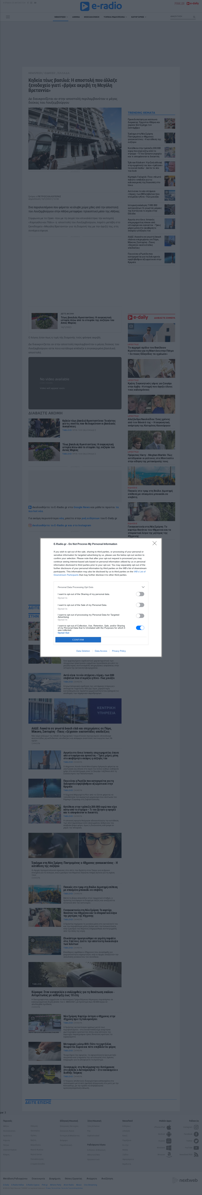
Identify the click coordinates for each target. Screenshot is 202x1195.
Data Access (101, 651)
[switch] (140, 594)
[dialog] (101, 597)
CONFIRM (78, 640)
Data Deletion (83, 651)
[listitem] (101, 587)
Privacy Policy (119, 651)
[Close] (156, 544)
